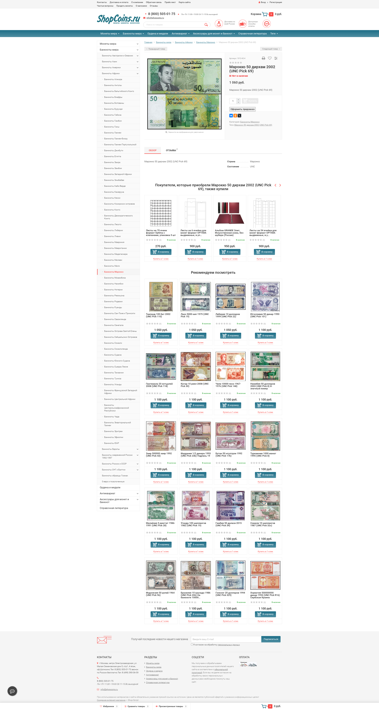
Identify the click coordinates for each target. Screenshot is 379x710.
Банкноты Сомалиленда (116, 349)
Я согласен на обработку (216, 644)
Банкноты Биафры (113, 97)
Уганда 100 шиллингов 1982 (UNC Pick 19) (193, 524)
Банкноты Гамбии (113, 121)
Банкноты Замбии (113, 168)
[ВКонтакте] (231, 115)
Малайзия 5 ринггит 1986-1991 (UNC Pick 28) (160, 524)
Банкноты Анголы (113, 85)
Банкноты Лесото (112, 224)
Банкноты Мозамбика (115, 278)
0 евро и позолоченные (113, 481)
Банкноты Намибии (113, 283)
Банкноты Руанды (113, 307)
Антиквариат (179, 33)
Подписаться (271, 639)
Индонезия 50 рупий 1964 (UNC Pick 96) (160, 593)
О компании (137, 2)
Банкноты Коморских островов (119, 204)
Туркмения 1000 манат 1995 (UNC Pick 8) (263, 454)
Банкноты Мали (112, 266)
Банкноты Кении (112, 198)
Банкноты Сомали (113, 343)
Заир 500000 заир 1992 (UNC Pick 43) (159, 454)
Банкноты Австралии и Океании (117, 55)
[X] (239, 115)
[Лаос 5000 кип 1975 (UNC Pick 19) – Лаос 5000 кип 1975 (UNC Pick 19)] (196, 296)
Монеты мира (109, 33)
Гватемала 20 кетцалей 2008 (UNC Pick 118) (159, 385)
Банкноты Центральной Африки (119, 399)
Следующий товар (270, 49)
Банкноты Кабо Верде (115, 186)
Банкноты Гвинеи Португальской (120, 144)
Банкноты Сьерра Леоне (116, 366)
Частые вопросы (105, 6)
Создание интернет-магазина (111, 700)
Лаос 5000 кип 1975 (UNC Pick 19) (195, 315)
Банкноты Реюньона (114, 295)
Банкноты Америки (111, 67)
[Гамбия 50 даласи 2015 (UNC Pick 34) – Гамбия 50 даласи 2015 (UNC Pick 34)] (231, 505)
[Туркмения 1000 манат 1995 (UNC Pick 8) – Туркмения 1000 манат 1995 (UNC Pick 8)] (265, 436)
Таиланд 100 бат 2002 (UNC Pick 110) (158, 315)
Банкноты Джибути (113, 150)
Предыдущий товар (156, 49)
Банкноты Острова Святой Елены (120, 331)
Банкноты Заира (112, 162)
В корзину (163, 251)
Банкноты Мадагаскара (115, 254)
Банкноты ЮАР (111, 443)
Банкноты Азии (109, 61)
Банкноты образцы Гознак (115, 475)
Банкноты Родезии (113, 301)
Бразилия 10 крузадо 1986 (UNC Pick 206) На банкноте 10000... (195, 595)
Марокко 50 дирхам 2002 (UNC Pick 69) (253, 125)
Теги (273, 33)
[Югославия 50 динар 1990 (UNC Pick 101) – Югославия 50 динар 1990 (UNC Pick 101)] (265, 296)
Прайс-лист (170, 2)
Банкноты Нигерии (113, 289)
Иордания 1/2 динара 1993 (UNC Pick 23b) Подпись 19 (196, 454)
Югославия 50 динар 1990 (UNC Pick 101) (264, 315)
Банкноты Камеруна (114, 192)
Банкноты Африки (111, 73)
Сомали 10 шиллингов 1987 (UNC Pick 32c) (262, 524)
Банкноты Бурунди (113, 109)
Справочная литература (252, 33)
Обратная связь (154, 2)
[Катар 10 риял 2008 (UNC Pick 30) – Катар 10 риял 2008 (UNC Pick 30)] (196, 366)
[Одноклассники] (235, 115)
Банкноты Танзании (114, 372)
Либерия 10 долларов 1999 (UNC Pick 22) (228, 315)
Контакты (102, 2)
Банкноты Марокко (113, 272)
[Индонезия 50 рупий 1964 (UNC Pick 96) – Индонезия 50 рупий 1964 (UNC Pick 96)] (161, 575)
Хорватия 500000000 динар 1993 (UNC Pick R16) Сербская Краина (265, 595)
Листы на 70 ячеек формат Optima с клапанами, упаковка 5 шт (161, 233)
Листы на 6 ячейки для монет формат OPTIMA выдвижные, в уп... (193, 233)
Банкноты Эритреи (113, 431)
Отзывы (154, 6)
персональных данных (229, 644)
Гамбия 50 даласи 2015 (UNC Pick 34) (229, 524)
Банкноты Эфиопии (113, 437)
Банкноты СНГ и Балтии (113, 469)
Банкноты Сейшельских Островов (120, 337)
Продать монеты (124, 6)
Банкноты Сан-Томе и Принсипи (119, 313)
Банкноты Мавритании (115, 248)
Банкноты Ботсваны (114, 103)
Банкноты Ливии (112, 236)
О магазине (141, 6)
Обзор (152, 150)
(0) (160, 240)
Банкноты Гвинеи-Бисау (116, 138)
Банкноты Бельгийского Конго (119, 91)
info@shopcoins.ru (155, 18)
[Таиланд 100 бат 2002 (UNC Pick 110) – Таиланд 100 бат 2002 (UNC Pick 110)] (161, 296)
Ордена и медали (157, 33)
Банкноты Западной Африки (118, 174)
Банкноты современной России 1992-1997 (117, 456)
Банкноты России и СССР (114, 464)
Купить (253, 100)
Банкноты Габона (112, 115)
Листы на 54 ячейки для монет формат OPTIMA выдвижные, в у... (263, 233)
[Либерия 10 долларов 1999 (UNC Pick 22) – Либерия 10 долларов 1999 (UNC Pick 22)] (231, 296)
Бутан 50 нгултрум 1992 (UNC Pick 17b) (229, 454)
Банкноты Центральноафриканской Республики (116, 408)
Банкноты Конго (112, 210)
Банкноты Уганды (113, 384)
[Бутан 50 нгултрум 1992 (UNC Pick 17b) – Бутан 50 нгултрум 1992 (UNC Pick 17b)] (231, 436)
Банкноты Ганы (111, 127)
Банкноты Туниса (112, 378)
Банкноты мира (132, 33)
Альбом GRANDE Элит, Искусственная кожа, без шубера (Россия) (229, 233)
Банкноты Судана (113, 355)
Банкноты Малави (113, 260)
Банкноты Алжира (113, 79)
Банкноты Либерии (113, 230)
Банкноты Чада (111, 416)
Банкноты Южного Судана (117, 361)
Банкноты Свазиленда (115, 319)
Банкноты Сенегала (113, 325)
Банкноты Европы (111, 449)
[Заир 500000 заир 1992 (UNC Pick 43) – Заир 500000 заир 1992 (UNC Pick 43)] (161, 436)
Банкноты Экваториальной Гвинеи (117, 424)
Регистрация (276, 2)
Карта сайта (185, 2)
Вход (263, 2)
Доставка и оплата (119, 2)
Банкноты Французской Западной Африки (120, 391)
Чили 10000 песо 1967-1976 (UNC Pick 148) (228, 385)
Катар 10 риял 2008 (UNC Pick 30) (195, 385)
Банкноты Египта (112, 156)
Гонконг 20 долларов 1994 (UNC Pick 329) (230, 593)
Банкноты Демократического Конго (118, 217)
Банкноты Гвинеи (112, 132)
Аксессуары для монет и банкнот (212, 33)
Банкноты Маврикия (114, 242)
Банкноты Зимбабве (114, 180)
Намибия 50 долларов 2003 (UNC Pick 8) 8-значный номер (262, 386)
